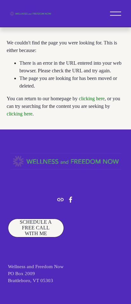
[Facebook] (70, 199)
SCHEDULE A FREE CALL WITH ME (36, 227)
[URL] (60, 199)
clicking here (92, 98)
